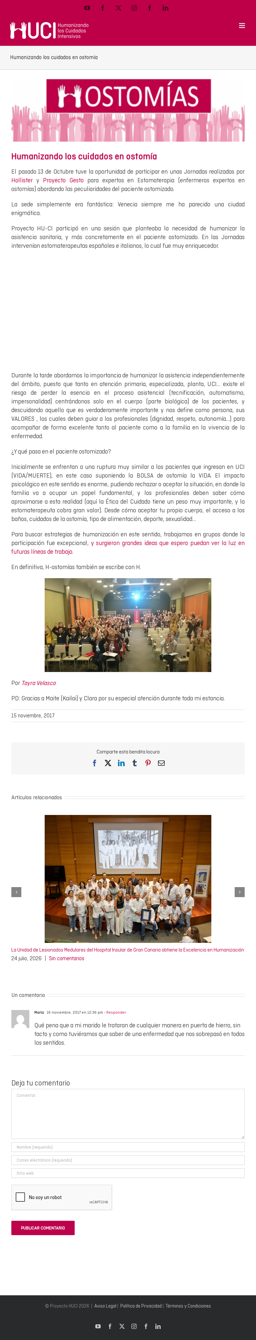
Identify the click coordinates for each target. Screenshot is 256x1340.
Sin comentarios (66, 958)
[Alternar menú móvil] (242, 25)
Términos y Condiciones (188, 1306)
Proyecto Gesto (63, 180)
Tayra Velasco (38, 682)
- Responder (114, 1012)
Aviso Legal (105, 1306)
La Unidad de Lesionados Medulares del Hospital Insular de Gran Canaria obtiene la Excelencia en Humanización (127, 950)
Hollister (22, 180)
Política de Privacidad (141, 1306)
